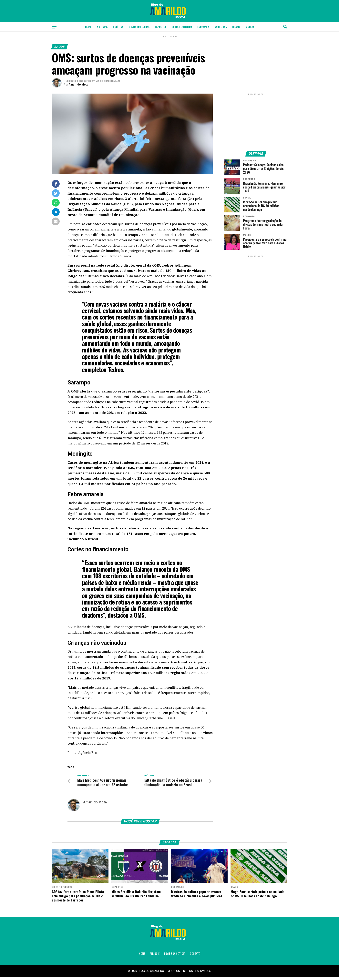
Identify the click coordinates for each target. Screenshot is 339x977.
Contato (195, 954)
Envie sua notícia (174, 954)
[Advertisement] (255, 120)
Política (118, 27)
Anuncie (154, 954)
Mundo (250, 27)
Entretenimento (182, 27)
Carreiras (220, 27)
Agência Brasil (89, 752)
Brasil (236, 27)
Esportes (160, 27)
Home (88, 27)
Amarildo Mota (78, 84)
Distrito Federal (139, 27)
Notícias (102, 27)
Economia (203, 27)
